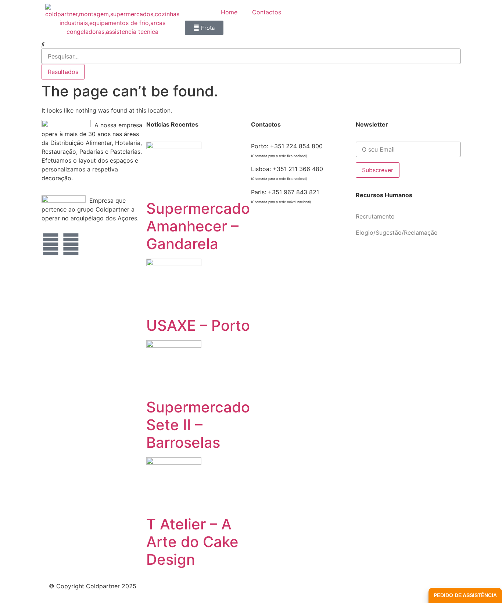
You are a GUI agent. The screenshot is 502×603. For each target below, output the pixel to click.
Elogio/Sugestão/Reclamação (397, 232)
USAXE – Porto (198, 325)
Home (229, 12)
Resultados (63, 71)
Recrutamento (375, 216)
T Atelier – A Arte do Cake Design (192, 541)
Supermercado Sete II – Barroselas (198, 424)
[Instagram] (71, 244)
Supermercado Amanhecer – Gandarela (198, 226)
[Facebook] (51, 244)
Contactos (266, 12)
